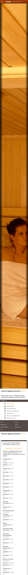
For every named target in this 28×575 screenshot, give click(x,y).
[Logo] (7, 2)
